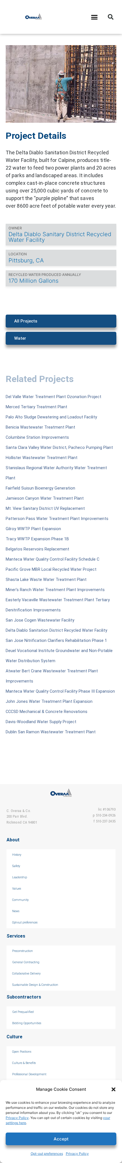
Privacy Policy (17, 1118)
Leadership (19, 877)
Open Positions (21, 1052)
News (15, 911)
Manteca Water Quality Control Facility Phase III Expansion (60, 691)
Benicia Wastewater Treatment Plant (40, 427)
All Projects (25, 321)
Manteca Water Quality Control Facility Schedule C (52, 559)
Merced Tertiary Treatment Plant (36, 407)
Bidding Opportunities (26, 1023)
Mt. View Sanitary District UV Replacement (45, 508)
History (16, 855)
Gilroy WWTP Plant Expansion (33, 528)
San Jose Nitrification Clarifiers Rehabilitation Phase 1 (56, 640)
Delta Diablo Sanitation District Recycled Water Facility (56, 630)
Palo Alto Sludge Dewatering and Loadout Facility (51, 417)
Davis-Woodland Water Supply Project (41, 721)
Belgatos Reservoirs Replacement (37, 549)
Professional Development (29, 1074)
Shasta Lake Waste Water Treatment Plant (46, 579)
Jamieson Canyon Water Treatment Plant (45, 498)
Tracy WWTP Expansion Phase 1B (37, 539)
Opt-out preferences (47, 1153)
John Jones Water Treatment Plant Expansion (49, 701)
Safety (16, 866)
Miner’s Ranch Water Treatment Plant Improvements (55, 589)
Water (20, 338)
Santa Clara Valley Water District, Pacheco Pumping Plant (59, 447)
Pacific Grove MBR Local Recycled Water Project (51, 569)
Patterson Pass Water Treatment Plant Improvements (57, 518)
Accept (61, 1139)
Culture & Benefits (24, 1063)
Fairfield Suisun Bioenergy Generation (40, 488)
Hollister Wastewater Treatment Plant (41, 457)
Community (20, 900)
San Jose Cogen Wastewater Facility (40, 620)
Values (16, 888)
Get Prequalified (23, 1012)
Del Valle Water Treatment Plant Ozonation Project (53, 396)
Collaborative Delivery (26, 973)
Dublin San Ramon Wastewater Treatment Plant (51, 732)
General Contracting (25, 962)
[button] (113, 1089)
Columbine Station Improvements (37, 437)
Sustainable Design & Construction (35, 985)
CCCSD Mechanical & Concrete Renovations (46, 711)
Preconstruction (22, 951)
